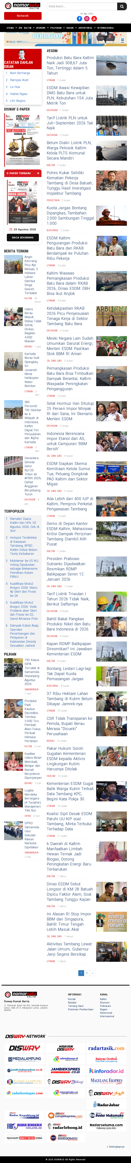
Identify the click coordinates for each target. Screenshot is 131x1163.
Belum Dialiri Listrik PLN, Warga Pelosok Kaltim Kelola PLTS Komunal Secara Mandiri (69, 150)
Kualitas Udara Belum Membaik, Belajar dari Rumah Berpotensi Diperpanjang (34, 766)
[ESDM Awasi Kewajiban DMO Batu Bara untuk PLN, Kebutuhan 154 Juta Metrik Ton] (111, 96)
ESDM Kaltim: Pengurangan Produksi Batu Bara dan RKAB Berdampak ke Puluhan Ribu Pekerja (67, 248)
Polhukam (56, 28)
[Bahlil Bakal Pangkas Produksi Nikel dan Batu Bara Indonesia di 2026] (111, 627)
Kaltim (27, 28)
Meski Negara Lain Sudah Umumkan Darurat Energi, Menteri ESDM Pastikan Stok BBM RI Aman (70, 346)
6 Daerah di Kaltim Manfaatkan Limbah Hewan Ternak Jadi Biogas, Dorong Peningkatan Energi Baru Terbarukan (69, 857)
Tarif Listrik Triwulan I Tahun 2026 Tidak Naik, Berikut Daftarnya (68, 599)
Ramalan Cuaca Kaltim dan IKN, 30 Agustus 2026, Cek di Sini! (22, 525)
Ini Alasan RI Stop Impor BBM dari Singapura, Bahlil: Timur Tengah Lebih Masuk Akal (69, 921)
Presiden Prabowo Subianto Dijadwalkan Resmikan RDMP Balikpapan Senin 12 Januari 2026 (66, 569)
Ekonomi (40, 28)
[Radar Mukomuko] (106, 1115)
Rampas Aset (17, 80)
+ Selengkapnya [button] (115, 1147)
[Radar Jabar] (106, 1104)
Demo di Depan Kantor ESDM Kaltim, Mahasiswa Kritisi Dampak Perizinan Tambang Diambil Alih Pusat (70, 534)
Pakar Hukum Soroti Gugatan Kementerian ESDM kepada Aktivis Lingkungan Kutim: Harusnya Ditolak (66, 759)
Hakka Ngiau (16, 94)
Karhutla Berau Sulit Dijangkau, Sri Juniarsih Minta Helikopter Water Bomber (32, 370)
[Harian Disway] (65, 1048)
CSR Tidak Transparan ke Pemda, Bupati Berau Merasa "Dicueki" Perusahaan (69, 726)
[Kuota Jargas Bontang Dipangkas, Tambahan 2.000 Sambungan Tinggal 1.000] (111, 216)
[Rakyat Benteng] (25, 1138)
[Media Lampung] (25, 1059)
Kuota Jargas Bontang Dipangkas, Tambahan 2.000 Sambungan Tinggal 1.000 (70, 215)
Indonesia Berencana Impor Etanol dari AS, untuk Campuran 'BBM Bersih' (67, 441)
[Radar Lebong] (65, 1127)
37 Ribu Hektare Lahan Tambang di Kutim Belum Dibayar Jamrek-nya (70, 699)
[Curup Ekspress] (65, 1115)
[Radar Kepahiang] (25, 1115)
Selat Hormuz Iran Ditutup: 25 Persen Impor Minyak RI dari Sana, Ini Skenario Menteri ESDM (70, 411)
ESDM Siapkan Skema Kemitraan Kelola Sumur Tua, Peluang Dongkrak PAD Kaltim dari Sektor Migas (68, 474)
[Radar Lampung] (25, 1082)
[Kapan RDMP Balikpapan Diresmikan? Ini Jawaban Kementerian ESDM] (111, 651)
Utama (10, 28)
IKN (20, 28)
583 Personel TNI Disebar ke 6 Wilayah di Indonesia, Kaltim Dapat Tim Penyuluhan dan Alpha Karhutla (33, 422)
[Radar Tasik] (106, 1048)
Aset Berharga (18, 73)
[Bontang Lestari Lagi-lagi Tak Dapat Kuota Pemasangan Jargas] (111, 676)
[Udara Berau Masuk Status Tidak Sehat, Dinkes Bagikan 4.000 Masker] (13, 316)
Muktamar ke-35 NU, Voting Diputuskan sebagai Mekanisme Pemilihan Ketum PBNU (22, 569)
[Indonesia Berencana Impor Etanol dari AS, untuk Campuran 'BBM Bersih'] (111, 441)
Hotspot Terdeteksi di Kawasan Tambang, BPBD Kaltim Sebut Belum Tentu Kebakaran (21, 546)
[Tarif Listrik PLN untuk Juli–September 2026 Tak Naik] (111, 126)
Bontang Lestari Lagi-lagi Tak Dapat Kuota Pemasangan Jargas (69, 674)
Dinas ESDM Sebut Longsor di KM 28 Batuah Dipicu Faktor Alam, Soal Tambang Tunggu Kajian (70, 891)
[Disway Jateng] (65, 1082)
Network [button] (23, 16)
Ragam (70, 28)
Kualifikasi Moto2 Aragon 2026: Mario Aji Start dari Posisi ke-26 (22, 590)
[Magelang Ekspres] (106, 1082)
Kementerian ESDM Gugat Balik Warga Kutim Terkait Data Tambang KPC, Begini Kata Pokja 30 (70, 791)
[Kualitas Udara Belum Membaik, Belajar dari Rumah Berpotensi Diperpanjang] (13, 761)
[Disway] (25, 1048)
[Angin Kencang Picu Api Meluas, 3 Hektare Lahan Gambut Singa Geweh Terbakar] (13, 264)
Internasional (105, 28)
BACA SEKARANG (23, 237)
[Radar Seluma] (106, 1127)
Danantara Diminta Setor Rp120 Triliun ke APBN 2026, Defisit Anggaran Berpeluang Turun (33, 476)
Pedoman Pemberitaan (80, 1009)
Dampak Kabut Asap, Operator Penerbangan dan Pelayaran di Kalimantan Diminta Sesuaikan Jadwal (22, 636)
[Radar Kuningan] (25, 1093)
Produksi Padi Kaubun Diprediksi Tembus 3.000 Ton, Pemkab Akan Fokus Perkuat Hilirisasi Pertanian (33, 721)
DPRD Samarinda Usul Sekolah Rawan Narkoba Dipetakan (32, 835)
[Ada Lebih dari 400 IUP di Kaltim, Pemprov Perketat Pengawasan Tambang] (111, 506)
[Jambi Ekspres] (65, 1070)
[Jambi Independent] (25, 1070)
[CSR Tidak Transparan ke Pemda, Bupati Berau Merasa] (111, 726)
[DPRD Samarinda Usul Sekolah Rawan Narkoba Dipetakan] (13, 830)
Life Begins (15, 101)
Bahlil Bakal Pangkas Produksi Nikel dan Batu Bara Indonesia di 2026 (68, 624)
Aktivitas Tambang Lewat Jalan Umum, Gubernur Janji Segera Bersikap (69, 949)
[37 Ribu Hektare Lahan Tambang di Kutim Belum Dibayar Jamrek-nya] (111, 701)
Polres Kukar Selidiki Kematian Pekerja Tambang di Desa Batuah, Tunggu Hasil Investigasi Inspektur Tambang (70, 183)
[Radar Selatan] (65, 1138)
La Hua (13, 87)
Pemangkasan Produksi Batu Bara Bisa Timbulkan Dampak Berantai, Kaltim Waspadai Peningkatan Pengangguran (70, 379)
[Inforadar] (106, 1070)
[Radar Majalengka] (65, 1093)
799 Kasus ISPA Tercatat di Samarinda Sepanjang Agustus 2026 (32, 672)
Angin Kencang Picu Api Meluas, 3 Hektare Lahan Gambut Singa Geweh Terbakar (31, 275)
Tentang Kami (76, 1006)
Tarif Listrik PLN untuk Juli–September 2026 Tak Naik (70, 123)
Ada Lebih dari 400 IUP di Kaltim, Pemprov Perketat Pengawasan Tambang (70, 504)
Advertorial (85, 28)
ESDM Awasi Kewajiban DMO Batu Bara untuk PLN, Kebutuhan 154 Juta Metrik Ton (70, 95)
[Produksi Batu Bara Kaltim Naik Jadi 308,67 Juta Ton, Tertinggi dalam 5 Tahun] (111, 66)
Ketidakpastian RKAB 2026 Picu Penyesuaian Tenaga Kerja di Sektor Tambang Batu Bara (68, 316)
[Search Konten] (122, 6)
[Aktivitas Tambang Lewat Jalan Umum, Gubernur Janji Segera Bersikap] (111, 952)
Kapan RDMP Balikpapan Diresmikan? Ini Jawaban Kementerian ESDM (69, 649)
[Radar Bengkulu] (25, 1127)
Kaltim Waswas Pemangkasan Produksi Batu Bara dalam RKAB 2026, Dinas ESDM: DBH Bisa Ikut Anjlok (68, 283)
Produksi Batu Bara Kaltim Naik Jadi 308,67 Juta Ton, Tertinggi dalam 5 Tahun (70, 65)
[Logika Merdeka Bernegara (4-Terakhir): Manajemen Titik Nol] (13, 798)
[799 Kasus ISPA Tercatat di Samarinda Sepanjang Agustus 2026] (13, 667)
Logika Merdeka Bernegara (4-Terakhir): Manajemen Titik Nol (33, 800)
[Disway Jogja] (106, 1093)
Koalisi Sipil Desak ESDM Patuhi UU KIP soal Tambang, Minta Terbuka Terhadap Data (69, 821)
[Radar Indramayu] (65, 1059)
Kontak (72, 999)
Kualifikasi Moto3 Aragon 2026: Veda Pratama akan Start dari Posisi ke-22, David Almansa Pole (22, 611)
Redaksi (72, 1002)
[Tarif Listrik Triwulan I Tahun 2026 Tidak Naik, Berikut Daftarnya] (111, 602)
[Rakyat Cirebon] (106, 1059)
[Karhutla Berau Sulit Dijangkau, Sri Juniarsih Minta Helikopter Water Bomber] (13, 361)
